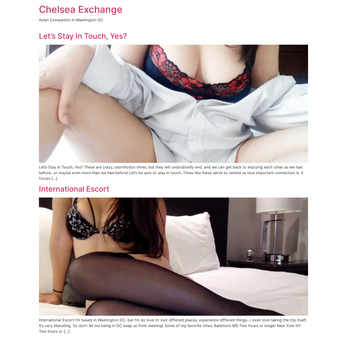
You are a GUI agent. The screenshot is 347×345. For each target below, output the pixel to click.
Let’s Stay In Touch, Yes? (83, 36)
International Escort (74, 189)
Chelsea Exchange (81, 9)
